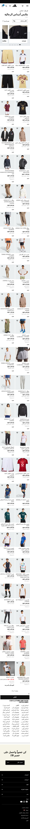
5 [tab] (10, 44)
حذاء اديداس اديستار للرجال (6, 724)
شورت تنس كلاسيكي (24, 254)
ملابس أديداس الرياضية (6, 731)
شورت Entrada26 (9, 599)
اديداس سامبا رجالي (24, 724)
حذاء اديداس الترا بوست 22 (6, 733)
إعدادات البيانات (25, 807)
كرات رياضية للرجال (24, 726)
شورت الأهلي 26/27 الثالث (7, 65)
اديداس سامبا (24, 710)
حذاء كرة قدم (15, 710)
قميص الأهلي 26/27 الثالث (23, 90)
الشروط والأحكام (24, 818)
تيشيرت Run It (10, 677)
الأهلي (17, 705)
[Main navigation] (27, 5)
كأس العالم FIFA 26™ (15, 726)
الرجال (26, 11)
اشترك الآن (20, 762)
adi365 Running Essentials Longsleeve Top (7, 172)
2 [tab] (17, 44)
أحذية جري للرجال (6, 705)
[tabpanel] (15, 373)
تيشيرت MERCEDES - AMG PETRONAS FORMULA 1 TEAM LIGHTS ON (22, 576)
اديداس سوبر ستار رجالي (24, 714)
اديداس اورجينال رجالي (24, 705)
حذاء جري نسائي (6, 719)
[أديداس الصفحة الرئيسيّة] (15, 5)
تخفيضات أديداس (15, 708)
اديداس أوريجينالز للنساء (24, 728)
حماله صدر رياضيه (24, 721)
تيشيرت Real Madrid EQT (22, 65)
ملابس (21, 11)
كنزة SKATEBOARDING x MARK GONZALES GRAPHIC (8, 144)
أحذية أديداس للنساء (6, 717)
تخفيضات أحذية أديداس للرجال (15, 721)
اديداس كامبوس (24, 719)
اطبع (27, 820)
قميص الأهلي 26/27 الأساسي (22, 473)
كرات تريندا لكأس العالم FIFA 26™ (15, 731)
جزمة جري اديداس (6, 714)
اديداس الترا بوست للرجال (6, 710)
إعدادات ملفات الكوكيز (23, 812)
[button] (23, 51)
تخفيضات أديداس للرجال (15, 712)
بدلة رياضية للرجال (24, 717)
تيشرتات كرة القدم (15, 733)
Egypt (27, 810)
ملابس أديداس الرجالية (6, 735)
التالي (14, 697)
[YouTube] (21, 801)
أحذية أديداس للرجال (6, 708)
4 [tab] (12, 44)
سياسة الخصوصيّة (24, 815)
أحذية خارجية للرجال (24, 712)
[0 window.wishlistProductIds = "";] (23, 6)
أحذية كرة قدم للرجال (15, 714)
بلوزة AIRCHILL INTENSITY (7, 574)
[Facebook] (27, 801)
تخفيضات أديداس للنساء (15, 717)
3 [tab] (15, 44)
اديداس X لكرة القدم (15, 719)
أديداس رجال (6, 712)
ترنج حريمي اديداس (24, 731)
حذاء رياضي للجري (6, 728)
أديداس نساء (6, 721)
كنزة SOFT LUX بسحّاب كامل (22, 143)
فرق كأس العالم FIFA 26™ (15, 735)
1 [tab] (20, 44)
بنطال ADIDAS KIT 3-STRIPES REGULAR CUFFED (9, 202)
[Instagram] (24, 801)
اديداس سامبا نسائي (24, 733)
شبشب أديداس (6, 726)
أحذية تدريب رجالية (24, 735)
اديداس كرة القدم (15, 728)
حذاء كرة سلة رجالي (24, 708)
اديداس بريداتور (15, 724)
